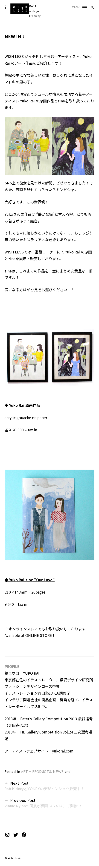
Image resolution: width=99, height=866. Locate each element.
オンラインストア (23, 629)
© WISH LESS (13, 858)
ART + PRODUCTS (36, 772)
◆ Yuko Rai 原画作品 (22, 405)
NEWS (58, 772)
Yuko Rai (27, 101)
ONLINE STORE (38, 635)
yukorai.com (62, 751)
